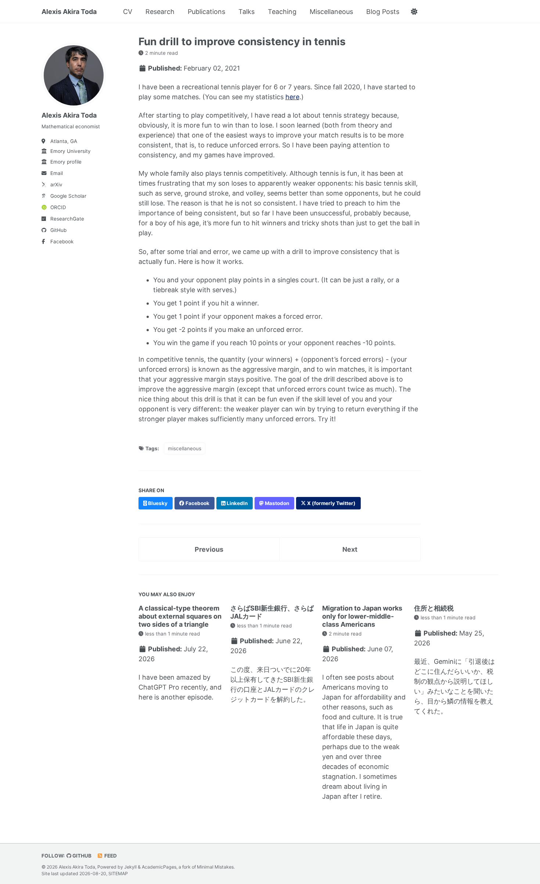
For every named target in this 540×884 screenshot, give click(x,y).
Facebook (61, 241)
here (292, 97)
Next (349, 549)
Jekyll (130, 867)
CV (127, 11)
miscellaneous (184, 448)
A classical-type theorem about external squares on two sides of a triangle (180, 616)
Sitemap (118, 873)
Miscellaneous (331, 11)
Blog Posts (382, 11)
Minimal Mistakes (215, 867)
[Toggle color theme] (414, 12)
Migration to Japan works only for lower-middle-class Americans (362, 616)
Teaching (282, 11)
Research (159, 11)
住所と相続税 (434, 608)
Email (56, 173)
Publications (206, 11)
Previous (209, 549)
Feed (110, 856)
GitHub (58, 230)
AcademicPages (159, 867)
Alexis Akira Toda (69, 11)
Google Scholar (68, 196)
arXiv (56, 184)
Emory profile (66, 162)
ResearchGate (67, 219)
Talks (246, 11)
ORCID (58, 207)
